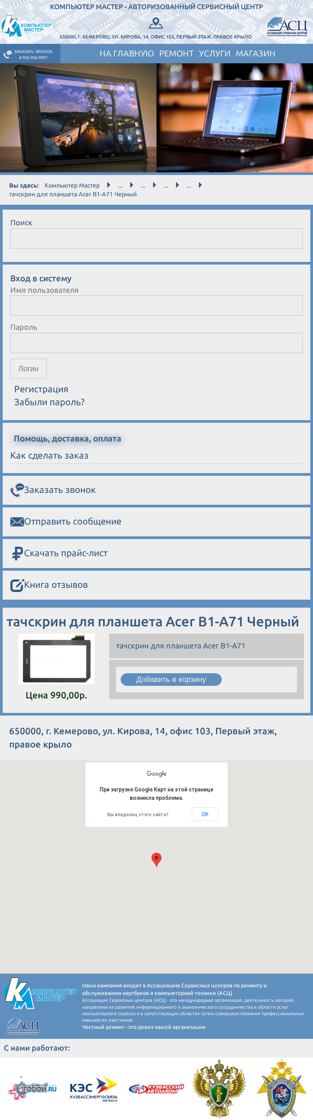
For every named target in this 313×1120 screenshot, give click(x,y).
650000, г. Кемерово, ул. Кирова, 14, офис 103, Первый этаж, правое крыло (156, 36)
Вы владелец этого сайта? (138, 814)
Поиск (21, 222)
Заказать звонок (60, 490)
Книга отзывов (56, 584)
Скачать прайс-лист (66, 553)
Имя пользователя (44, 290)
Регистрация (41, 389)
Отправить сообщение (72, 521)
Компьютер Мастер (72, 185)
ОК (205, 814)
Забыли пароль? (49, 402)
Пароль (23, 327)
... (120, 185)
